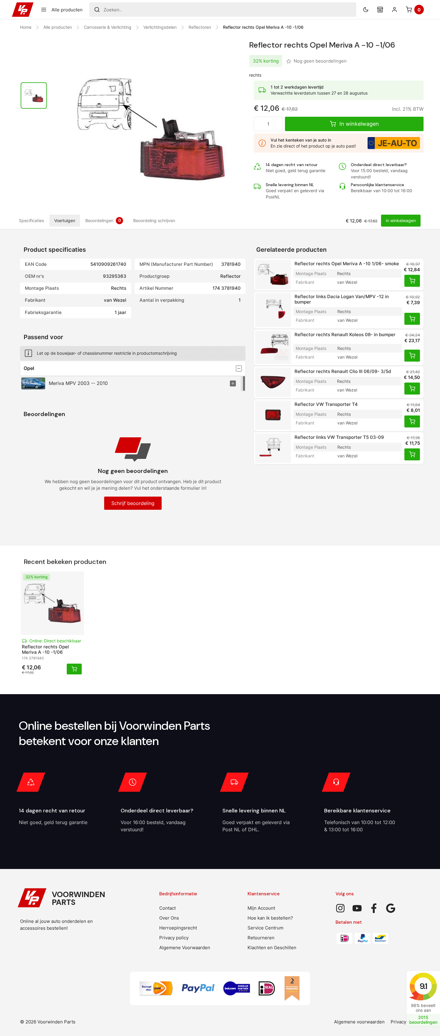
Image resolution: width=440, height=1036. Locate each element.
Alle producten (57, 27)
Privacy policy (174, 938)
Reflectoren (200, 27)
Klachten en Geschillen (272, 947)
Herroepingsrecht (178, 928)
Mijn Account (261, 908)
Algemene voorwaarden (359, 1022)
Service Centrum (265, 928)
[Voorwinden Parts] (23, 9)
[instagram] (340, 908)
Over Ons (169, 918)
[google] (390, 908)
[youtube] (357, 908)
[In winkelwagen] (412, 281)
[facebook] (373, 908)
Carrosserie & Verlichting (107, 27)
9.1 (423, 986)
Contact (167, 908)
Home (25, 27)
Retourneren (261, 938)
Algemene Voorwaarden (184, 947)
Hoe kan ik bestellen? (270, 918)
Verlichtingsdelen (160, 27)
